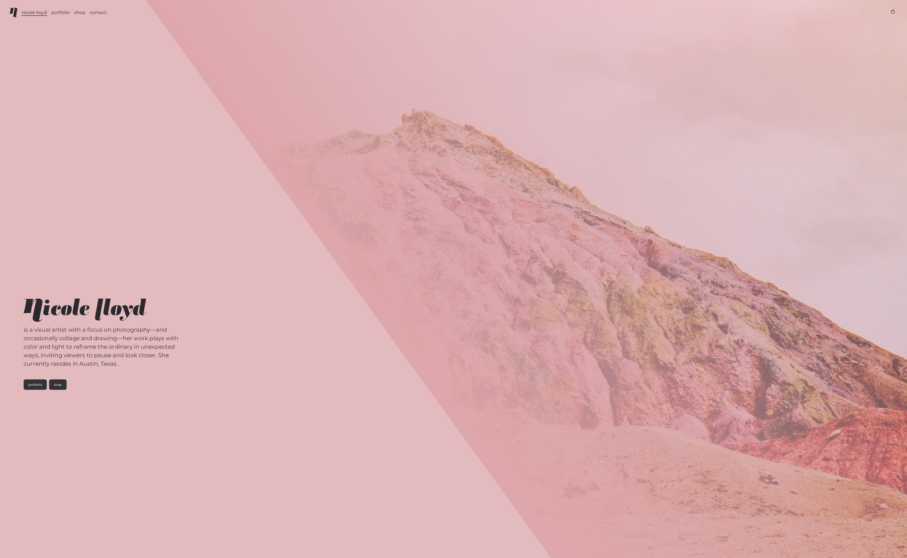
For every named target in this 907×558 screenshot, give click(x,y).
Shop (79, 12)
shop (58, 384)
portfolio (35, 384)
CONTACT (98, 12)
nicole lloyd (34, 12)
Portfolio (60, 12)
